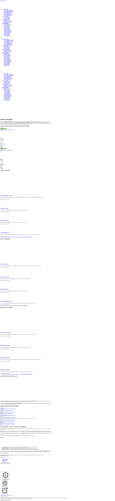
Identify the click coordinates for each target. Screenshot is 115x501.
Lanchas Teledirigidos (7, 27)
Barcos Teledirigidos (6, 52)
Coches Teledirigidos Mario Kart (8, 43)
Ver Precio (1, 138)
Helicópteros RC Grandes (7, 51)
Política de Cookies (5, 460)
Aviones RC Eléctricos (7, 17)
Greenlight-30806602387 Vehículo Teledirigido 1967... (8, 415)
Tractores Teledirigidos (7, 28)
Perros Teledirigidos (7, 64)
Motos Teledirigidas (7, 56)
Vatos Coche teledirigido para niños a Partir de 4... (7, 421)
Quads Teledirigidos (7, 34)
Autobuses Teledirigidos (7, 32)
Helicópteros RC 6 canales (5, 345)
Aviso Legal (4, 461)
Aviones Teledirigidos (5, 16)
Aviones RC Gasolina (7, 47)
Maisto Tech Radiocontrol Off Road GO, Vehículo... (7, 417)
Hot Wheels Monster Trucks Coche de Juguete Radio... (8, 408)
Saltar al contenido (3, 0)
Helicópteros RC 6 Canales (8, 21)
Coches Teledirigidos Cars (7, 14)
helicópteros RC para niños (15, 374)
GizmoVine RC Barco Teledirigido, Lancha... (6, 129)
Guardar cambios (8, 500)
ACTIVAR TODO (3, 500)
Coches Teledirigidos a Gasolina (8, 39)
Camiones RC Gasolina (7, 25)
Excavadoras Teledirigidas (7, 30)
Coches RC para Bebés (4, 220)
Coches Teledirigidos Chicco (8, 15)
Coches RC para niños (4, 208)
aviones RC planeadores (12, 305)
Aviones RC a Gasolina (4, 276)
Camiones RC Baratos (7, 24)
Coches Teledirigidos (5, 9)
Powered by (6, 495)
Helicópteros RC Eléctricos (5, 369)
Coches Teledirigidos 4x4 (4, 232)
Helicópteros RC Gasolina (7, 20)
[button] (26, 37)
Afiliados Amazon (4, 459)
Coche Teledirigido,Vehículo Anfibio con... (6, 410)
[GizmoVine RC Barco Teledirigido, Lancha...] (7, 137)
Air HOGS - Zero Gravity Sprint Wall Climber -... (7, 423)
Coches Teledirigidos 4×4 (7, 12)
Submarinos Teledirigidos (7, 31)
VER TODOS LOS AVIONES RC (22, 305)
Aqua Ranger (2, 437)
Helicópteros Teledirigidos (6, 19)
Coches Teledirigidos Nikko (8, 13)
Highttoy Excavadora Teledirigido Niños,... (6, 413)
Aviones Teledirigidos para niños (6, 301)
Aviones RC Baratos (7, 18)
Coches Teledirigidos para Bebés (8, 11)
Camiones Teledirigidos (5, 23)
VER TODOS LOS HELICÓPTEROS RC (26, 374)
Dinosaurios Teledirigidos (7, 60)
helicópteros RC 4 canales (7, 374)
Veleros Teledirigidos (7, 33)
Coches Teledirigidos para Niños (8, 10)
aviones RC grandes (6, 305)
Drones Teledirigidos (7, 35)
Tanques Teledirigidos (7, 29)
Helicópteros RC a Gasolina (5, 332)
